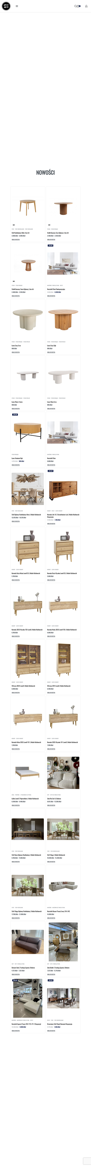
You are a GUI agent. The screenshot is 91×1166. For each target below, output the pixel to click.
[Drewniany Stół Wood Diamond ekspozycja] (63, 998)
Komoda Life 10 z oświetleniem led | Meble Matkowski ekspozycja (63, 515)
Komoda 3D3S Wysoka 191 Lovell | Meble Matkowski (62, 742)
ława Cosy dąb (51, 345)
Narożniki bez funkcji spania (58, 907)
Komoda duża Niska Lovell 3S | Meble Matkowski (26, 573)
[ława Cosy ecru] (28, 320)
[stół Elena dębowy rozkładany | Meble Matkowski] (28, 829)
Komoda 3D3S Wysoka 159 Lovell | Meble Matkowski (27, 629)
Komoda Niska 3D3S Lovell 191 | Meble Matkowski (26, 742)
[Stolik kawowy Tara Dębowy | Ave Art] (63, 207)
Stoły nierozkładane (19, 229)
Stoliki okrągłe (54, 229)
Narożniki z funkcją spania (53, 285)
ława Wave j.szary (17, 402)
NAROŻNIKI (49, 907)
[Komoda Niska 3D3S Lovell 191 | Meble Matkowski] (28, 716)
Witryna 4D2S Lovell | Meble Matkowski (23, 686)
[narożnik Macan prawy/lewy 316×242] (63, 885)
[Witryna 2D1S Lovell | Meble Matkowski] (63, 660)
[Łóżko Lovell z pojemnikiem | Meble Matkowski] (28, 773)
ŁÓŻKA (13, 794)
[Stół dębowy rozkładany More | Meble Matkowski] (28, 489)
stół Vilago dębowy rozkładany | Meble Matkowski (27, 911)
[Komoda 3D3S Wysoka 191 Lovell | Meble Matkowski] (63, 716)
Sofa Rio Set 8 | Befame (54, 798)
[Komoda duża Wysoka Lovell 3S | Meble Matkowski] (63, 547)
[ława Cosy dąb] (63, 320)
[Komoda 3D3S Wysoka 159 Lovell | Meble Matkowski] (28, 604)
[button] (51, 296)
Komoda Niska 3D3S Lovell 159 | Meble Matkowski (62, 629)
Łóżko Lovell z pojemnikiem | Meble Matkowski (25, 798)
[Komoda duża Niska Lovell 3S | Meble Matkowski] (27, 547)
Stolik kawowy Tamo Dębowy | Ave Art (23, 289)
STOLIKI (48, 229)
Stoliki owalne (26, 341)
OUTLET (61, 285)
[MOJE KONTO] (86, 6)
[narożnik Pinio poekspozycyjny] (63, 263)
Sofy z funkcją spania (19, 963)
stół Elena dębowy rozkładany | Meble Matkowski (26, 855)
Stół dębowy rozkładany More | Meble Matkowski (26, 514)
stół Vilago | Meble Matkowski (56, 855)
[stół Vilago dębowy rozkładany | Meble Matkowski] (28, 885)
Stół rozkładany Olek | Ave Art (21, 233)
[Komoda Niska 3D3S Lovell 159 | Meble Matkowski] (63, 604)
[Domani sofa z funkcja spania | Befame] (28, 942)
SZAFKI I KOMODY (58, 510)
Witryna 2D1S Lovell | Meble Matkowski (58, 686)
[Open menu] (17, 6)
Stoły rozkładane (29, 229)
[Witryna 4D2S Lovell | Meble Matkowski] (28, 660)
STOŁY (13, 229)
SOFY (48, 794)
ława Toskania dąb (17, 458)
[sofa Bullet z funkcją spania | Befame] (63, 941)
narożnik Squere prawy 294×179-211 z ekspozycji (26, 1024)
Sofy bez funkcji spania (55, 794)
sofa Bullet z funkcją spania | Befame (58, 967)
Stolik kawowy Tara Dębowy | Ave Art (58, 233)
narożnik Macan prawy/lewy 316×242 (58, 911)
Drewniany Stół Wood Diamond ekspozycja (59, 1024)
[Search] (75, 6)
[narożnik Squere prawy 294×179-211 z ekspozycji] (27, 998)
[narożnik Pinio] (63, 432)
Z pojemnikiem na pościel (25, 794)
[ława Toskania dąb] (28, 432)
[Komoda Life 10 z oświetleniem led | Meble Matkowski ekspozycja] (63, 489)
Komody (49, 510)
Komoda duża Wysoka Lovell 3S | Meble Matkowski (62, 573)
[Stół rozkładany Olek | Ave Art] (28, 207)
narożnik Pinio (51, 458)
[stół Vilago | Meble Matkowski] (63, 829)
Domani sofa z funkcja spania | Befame (23, 967)
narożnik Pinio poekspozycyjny (56, 289)
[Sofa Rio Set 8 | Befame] (63, 773)
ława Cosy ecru (16, 345)
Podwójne (17, 794)
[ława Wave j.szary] (28, 376)
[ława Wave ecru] (63, 376)
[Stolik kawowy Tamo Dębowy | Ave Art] (28, 263)
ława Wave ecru (52, 402)
